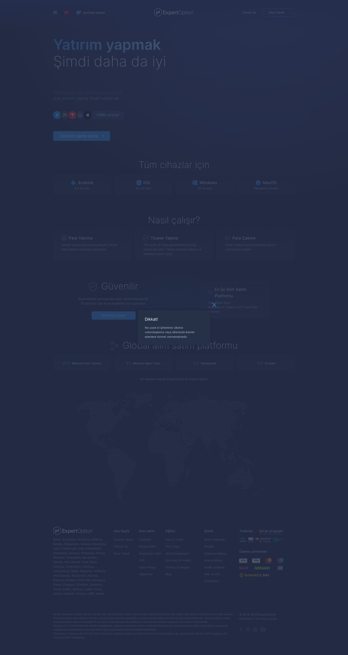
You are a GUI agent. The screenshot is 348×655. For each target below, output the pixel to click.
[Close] (214, 306)
